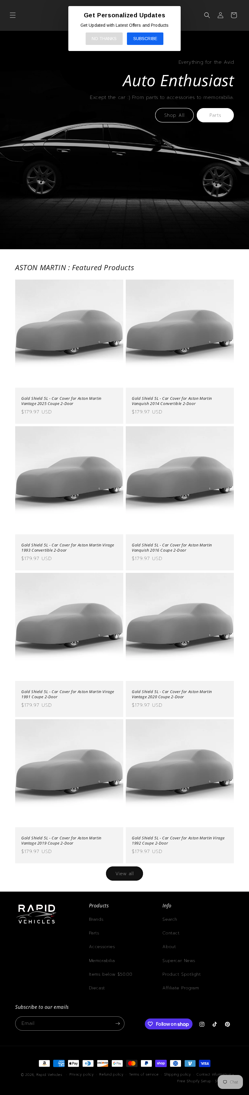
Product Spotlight (181, 974)
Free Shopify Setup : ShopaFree (205, 1081)
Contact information (213, 1074)
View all (124, 873)
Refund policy (111, 1074)
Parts (215, 115)
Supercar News (178, 960)
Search (169, 919)
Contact (170, 933)
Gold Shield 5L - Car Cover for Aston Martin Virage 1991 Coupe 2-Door (67, 694)
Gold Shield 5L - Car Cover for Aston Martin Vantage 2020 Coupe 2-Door (172, 694)
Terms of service (144, 1074)
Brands (96, 919)
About (169, 947)
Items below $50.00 (110, 974)
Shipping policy (177, 1074)
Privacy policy (82, 1074)
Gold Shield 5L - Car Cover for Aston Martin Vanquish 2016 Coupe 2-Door (172, 547)
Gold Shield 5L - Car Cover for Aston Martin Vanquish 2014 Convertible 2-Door (172, 401)
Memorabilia (102, 960)
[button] (12, 15)
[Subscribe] (117, 1023)
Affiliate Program (180, 988)
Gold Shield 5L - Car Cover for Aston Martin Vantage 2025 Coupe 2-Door (61, 401)
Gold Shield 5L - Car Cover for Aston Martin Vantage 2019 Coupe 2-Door (61, 840)
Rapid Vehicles (49, 1074)
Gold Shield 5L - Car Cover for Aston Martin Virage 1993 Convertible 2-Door (67, 547)
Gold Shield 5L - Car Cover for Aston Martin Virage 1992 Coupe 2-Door (178, 840)
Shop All (174, 115)
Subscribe (145, 38)
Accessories (102, 947)
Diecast (97, 988)
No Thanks (104, 38)
